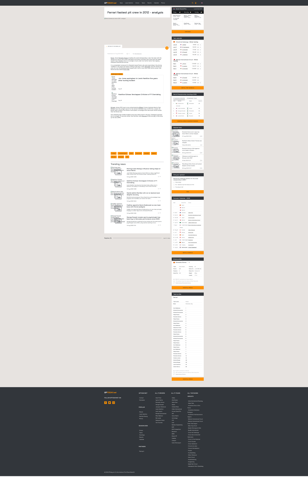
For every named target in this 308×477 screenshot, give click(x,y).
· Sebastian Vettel (159, 420)
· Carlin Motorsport (176, 443)
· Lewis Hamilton (143, 414)
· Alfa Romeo (174, 400)
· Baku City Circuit (192, 425)
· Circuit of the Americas (194, 439)
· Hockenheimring (192, 459)
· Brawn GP (174, 436)
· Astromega (174, 418)
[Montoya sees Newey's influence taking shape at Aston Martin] (118, 169)
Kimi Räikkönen (176, 308)
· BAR (172, 427)
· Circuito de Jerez (192, 446)
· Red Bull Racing (143, 416)
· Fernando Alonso (159, 402)
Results (150, 3)
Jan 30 (175, 54)
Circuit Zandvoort (192, 247)
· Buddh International (193, 430)
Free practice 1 (177, 15)
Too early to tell (179, 187)
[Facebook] (105, 402)
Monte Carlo (190, 232)
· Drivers (141, 430)
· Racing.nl (141, 451)
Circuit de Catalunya (182, 42)
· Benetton (174, 431)
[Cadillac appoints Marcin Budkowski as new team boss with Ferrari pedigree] (118, 206)
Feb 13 (174, 68)
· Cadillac (173, 438)
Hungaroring (191, 244)
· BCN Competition (176, 429)
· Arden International (176, 409)
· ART (172, 413)
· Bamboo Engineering (176, 425)
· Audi (172, 422)
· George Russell (159, 404)
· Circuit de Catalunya (193, 432)
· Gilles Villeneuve (192, 455)
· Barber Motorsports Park (194, 428)
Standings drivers (179, 98)
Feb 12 (174, 66)
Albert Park (190, 212)
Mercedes (147, 66)
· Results (141, 437)
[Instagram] (113, 402)
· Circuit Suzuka (192, 441)
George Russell (181, 110)
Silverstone (190, 240)
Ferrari (112, 58)
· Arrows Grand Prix (176, 411)
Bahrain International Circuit (184, 59)
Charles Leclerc (181, 113)
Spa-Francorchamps (192, 242)
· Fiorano (190, 450)
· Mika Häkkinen (159, 416)
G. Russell (184, 52)
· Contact (141, 398)
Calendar (156, 3)
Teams (143, 3)
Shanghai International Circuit (194, 215)
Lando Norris (181, 115)
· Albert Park (191, 403)
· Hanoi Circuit (191, 457)
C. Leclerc (184, 66)
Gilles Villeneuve (191, 230)
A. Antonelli (176, 18)
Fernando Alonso (123, 58)
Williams (141, 107)
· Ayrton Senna (159, 400)
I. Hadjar (184, 44)
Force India (126, 69)
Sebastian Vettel (177, 327)
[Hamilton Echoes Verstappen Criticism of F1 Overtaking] (118, 181)
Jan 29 (175, 52)
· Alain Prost (158, 398)
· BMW (172, 434)
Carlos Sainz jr (176, 366)
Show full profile (188, 287)
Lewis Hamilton (129, 3)
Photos (163, 3)
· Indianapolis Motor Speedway (195, 466)
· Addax (173, 398)
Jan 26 (175, 44)
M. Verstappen (185, 47)
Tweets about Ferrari (180, 374)
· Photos (141, 418)
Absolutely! (178, 182)
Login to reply (166, 238)
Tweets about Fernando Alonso (183, 282)
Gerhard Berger (176, 360)
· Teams (141, 432)
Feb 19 (174, 80)
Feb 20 (175, 82)
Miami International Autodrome (194, 225)
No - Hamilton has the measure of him (184, 184)
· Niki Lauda (158, 418)
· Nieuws (141, 412)
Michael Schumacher (178, 310)
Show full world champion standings (187, 121)
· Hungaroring (191, 461)
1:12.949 (175, 19)
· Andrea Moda (175, 407)
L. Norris (184, 63)
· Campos (173, 440)
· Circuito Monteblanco (193, 448)
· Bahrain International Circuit (195, 419)
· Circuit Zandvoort (192, 443)
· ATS (172, 420)
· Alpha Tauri (174, 402)
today (110, 3)
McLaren (113, 107)
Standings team (192, 98)
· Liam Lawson (158, 411)
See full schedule (188, 252)
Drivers (137, 3)
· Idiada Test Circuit (192, 464)
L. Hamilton (185, 54)
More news (188, 31)
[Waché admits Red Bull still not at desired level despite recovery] (118, 193)
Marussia (144, 116)
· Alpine (173, 404)
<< (113, 46)
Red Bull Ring (191, 237)
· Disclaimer (142, 400)
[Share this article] (167, 48)
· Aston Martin (175, 416)
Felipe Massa (176, 314)
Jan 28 (175, 49)
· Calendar (141, 439)
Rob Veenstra (138, 53)
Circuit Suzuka (191, 217)
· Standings (142, 435)
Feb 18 (174, 77)
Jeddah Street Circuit (192, 222)
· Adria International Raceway (195, 401)
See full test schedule (187, 87)
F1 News (114, 153)
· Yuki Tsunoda (158, 422)
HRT (155, 116)
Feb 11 (174, 63)
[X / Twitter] (109, 402)
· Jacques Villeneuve (160, 407)
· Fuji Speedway (191, 452)
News (121, 3)
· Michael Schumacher (160, 413)
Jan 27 (175, 47)
